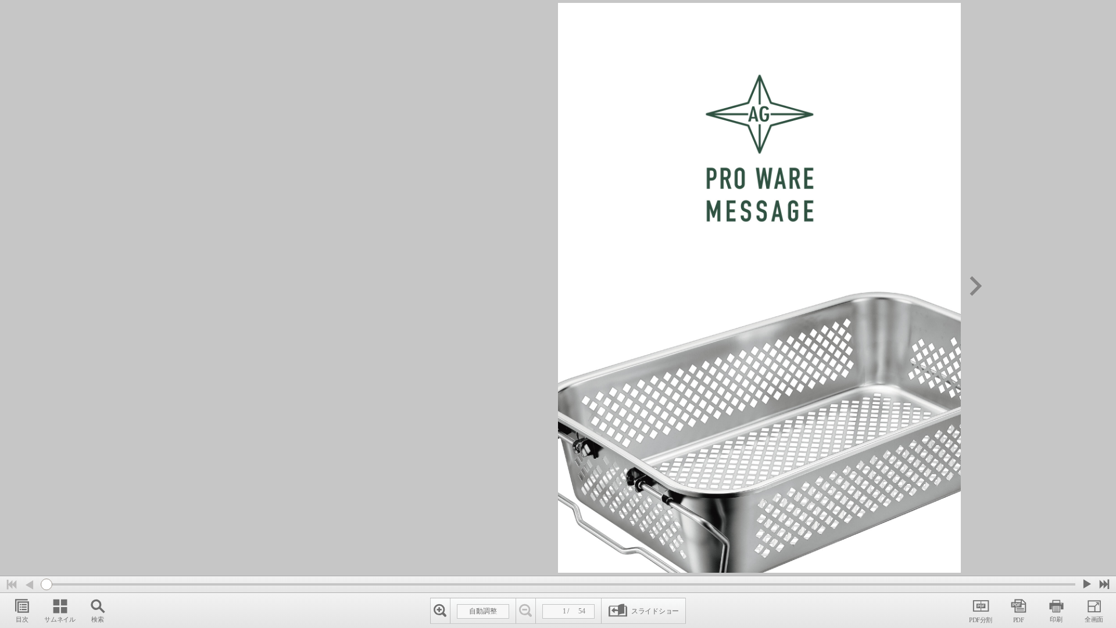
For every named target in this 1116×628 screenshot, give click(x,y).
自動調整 (483, 611)
